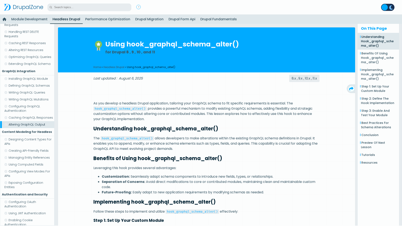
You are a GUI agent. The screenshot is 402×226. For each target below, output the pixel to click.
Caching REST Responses (27, 43)
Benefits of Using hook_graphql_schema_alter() (377, 57)
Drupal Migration (149, 19)
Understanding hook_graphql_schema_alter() (377, 41)
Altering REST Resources (26, 50)
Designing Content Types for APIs (28, 141)
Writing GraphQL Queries (27, 92)
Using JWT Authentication (27, 213)
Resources (369, 163)
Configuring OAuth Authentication (20, 204)
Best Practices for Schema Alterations (376, 125)
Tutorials (368, 155)
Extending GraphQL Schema (29, 64)
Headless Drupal (66, 19)
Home (97, 67)
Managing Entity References (29, 157)
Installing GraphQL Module (28, 79)
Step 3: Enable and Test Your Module (375, 113)
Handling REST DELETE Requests (21, 34)
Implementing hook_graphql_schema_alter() (377, 74)
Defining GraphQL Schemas (29, 85)
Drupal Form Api (182, 19)
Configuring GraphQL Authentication (22, 108)
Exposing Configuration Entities (23, 185)
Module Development (29, 19)
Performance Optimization (107, 19)
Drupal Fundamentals (218, 19)
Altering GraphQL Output (27, 124)
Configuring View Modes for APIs (27, 173)
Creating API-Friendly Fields (29, 151)
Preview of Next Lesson (373, 145)
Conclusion (370, 135)
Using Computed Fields (26, 164)
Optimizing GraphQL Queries (30, 57)
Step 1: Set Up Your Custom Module (375, 88)
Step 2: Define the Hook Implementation (377, 100)
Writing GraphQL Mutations (29, 99)
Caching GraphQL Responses (31, 118)
